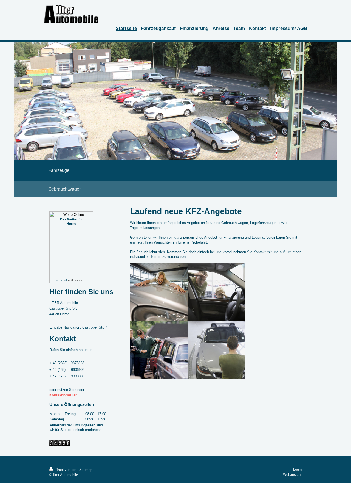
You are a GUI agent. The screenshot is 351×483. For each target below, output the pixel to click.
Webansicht (292, 475)
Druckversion (65, 470)
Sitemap (85, 470)
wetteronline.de (77, 279)
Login (297, 469)
